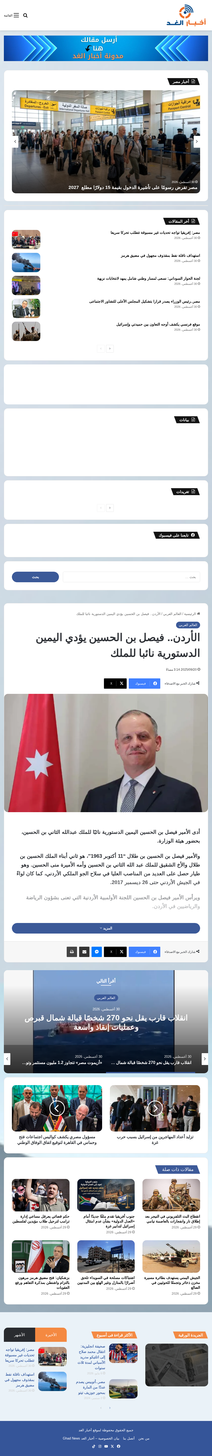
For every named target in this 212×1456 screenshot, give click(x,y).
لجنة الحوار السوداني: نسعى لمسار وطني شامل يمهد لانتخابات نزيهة (148, 278)
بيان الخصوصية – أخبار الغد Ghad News (91, 1438)
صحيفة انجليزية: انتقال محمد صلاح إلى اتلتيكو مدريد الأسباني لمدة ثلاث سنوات (91, 1357)
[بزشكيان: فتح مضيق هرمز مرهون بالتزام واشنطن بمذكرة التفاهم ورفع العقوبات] (41, 1256)
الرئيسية (190, 614)
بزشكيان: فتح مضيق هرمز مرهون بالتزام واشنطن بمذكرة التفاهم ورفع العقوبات (42, 1282)
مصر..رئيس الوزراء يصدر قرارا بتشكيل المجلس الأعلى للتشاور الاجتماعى (144, 301)
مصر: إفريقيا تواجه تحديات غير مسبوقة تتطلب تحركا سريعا (155, 232)
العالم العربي (172, 614)
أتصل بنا (129, 1438)
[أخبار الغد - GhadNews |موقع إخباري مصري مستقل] (186, 15)
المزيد (107, 928)
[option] (106, 1021)
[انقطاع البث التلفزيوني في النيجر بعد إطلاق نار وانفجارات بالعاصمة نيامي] (171, 1195)
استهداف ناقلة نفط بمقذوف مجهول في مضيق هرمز (160, 255)
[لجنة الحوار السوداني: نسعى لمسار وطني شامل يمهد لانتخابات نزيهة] (26, 285)
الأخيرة (51, 1335)
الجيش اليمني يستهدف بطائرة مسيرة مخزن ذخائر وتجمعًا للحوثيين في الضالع (172, 1282)
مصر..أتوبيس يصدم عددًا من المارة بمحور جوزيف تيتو (90, 1387)
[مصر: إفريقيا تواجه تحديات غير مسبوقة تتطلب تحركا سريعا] (26, 239)
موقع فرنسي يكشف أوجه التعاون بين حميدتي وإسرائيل (158, 324)
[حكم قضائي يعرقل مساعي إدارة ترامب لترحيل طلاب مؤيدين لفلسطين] (41, 1195)
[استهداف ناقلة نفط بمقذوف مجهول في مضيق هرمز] (26, 262)
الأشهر (19, 1335)
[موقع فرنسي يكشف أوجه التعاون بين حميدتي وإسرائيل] (26, 331)
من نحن (143, 1438)
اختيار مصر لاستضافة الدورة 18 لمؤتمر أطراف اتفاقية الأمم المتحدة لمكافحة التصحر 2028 (111, 187)
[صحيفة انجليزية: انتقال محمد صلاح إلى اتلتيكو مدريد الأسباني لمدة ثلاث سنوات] (123, 1353)
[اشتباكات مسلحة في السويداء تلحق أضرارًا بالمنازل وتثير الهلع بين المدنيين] (106, 1256)
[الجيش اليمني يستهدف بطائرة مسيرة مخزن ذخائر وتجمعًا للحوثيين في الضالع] (171, 1256)
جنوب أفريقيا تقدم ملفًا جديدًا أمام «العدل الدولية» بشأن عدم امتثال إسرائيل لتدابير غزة (109, 1221)
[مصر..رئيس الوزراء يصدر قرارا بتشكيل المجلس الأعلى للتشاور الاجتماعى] (26, 308)
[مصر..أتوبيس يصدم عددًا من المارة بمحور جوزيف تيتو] (123, 1389)
